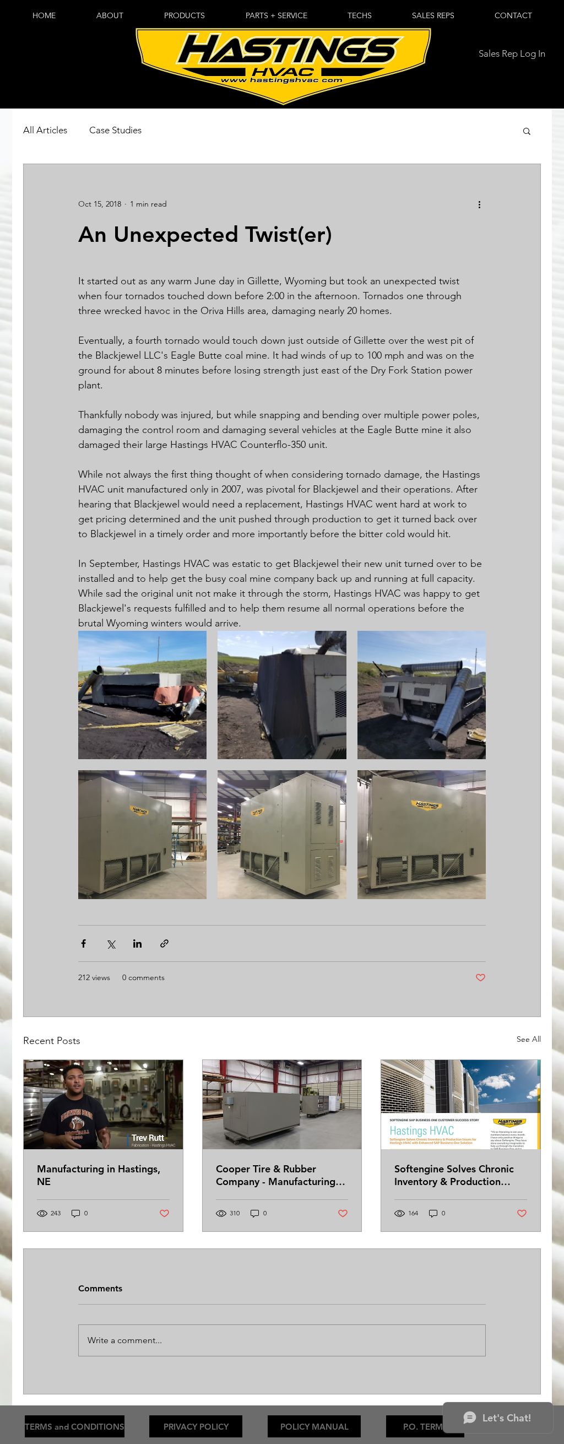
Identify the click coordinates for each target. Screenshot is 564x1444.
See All (529, 1039)
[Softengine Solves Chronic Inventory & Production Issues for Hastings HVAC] (460, 1104)
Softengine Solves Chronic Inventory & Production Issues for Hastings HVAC (454, 1175)
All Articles (45, 130)
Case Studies (115, 130)
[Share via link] (164, 943)
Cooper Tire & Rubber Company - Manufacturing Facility (275, 1175)
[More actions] (479, 203)
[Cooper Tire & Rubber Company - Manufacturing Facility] (282, 1104)
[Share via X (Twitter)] (110, 943)
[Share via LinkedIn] (137, 943)
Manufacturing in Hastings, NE (98, 1175)
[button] (184, 16)
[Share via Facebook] (83, 943)
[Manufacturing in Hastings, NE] (103, 1104)
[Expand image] (142, 695)
